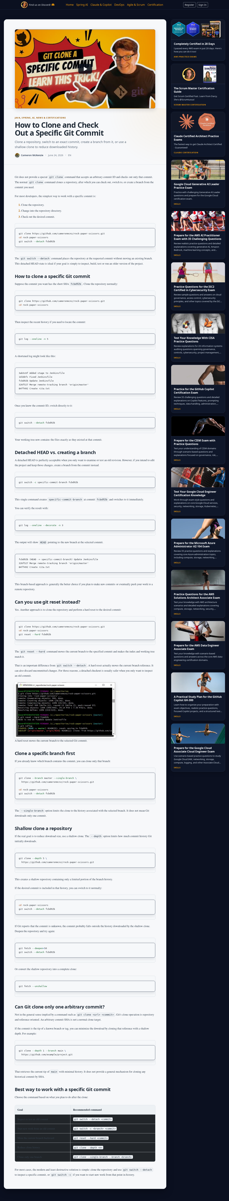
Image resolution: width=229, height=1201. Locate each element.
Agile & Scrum (136, 5)
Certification (155, 5)
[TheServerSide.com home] (24, 4)
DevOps (119, 5)
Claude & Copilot (101, 5)
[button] (85, 68)
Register (189, 4)
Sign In (202, 4)
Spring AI (82, 5)
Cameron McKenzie (32, 155)
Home (70, 5)
